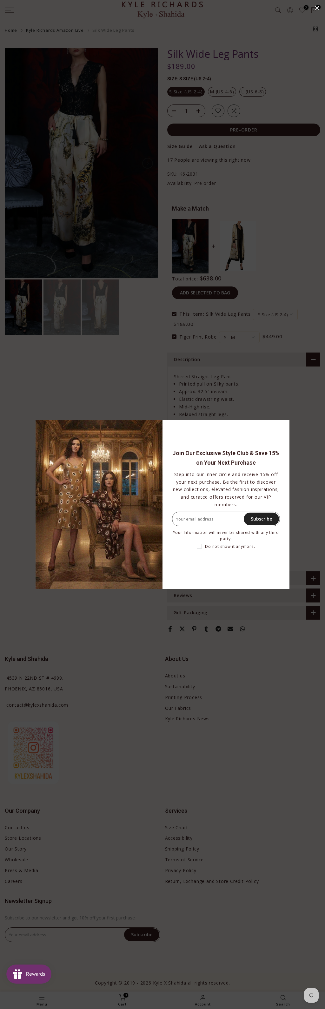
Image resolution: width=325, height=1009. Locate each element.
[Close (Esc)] (317, 8)
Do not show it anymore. (230, 546)
